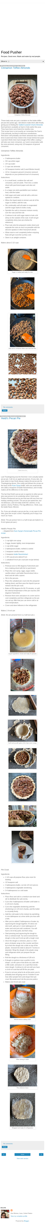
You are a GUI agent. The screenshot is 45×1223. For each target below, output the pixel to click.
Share (4, 410)
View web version (22, 1158)
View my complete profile (19, 1216)
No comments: (8, 407)
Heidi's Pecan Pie (10, 418)
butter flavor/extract (21, 554)
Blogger (26, 1221)
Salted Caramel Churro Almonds (31, 125)
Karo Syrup (16, 485)
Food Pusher (11, 52)
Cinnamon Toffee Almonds (15, 67)
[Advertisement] (22, 25)
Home (22, 1154)
